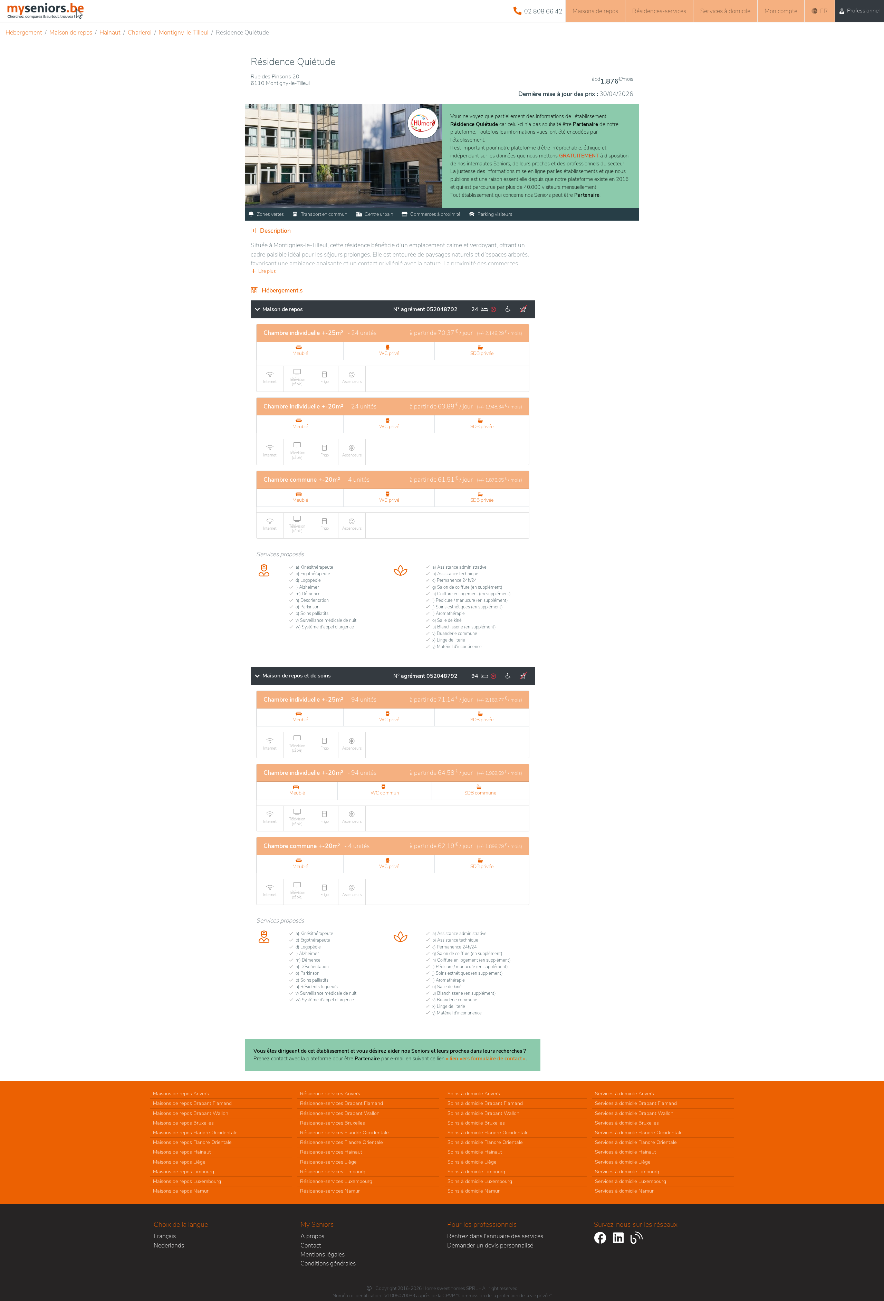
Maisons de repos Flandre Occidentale (195, 1132)
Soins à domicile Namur (474, 1190)
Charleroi (140, 32)
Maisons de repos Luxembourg (187, 1181)
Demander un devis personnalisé (490, 1245)
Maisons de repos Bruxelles (183, 1122)
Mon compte (781, 11)
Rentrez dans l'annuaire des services (495, 1236)
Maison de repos (70, 32)
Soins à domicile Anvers (474, 1093)
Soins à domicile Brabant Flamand (485, 1103)
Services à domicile (725, 11)
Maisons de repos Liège (179, 1161)
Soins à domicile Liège (472, 1161)
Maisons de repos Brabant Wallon (190, 1113)
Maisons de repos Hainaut (182, 1151)
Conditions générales (328, 1263)
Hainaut (110, 32)
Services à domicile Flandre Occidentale (639, 1132)
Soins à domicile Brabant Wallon (483, 1113)
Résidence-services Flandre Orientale (341, 1142)
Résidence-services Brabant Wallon (339, 1113)
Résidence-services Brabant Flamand (341, 1103)
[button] (393, 271)
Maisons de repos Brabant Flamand (192, 1103)
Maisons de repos (595, 11)
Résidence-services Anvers (330, 1093)
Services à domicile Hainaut (625, 1151)
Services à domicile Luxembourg (630, 1181)
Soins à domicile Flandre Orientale (485, 1142)
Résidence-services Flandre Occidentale (344, 1132)
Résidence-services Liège (328, 1161)
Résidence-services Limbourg (332, 1171)
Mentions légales (322, 1254)
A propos (312, 1236)
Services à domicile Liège (623, 1161)
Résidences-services (659, 11)
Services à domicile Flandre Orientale (636, 1142)
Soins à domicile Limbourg (476, 1171)
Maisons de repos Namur (181, 1190)
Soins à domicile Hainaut (475, 1151)
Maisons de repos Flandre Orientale (192, 1142)
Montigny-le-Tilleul (184, 32)
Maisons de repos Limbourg (183, 1171)
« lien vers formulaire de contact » (486, 1058)
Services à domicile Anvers (624, 1093)
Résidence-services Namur (330, 1190)
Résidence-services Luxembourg (336, 1181)
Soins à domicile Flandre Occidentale (488, 1132)
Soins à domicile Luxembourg (480, 1181)
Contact (310, 1245)
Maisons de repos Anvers (181, 1093)
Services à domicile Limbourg (627, 1171)
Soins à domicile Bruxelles (476, 1122)
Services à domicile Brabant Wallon (634, 1113)
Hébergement (24, 32)
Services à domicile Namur (624, 1190)
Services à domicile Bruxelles (627, 1122)
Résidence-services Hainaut (331, 1151)
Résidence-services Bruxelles (332, 1122)
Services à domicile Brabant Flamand (636, 1103)
